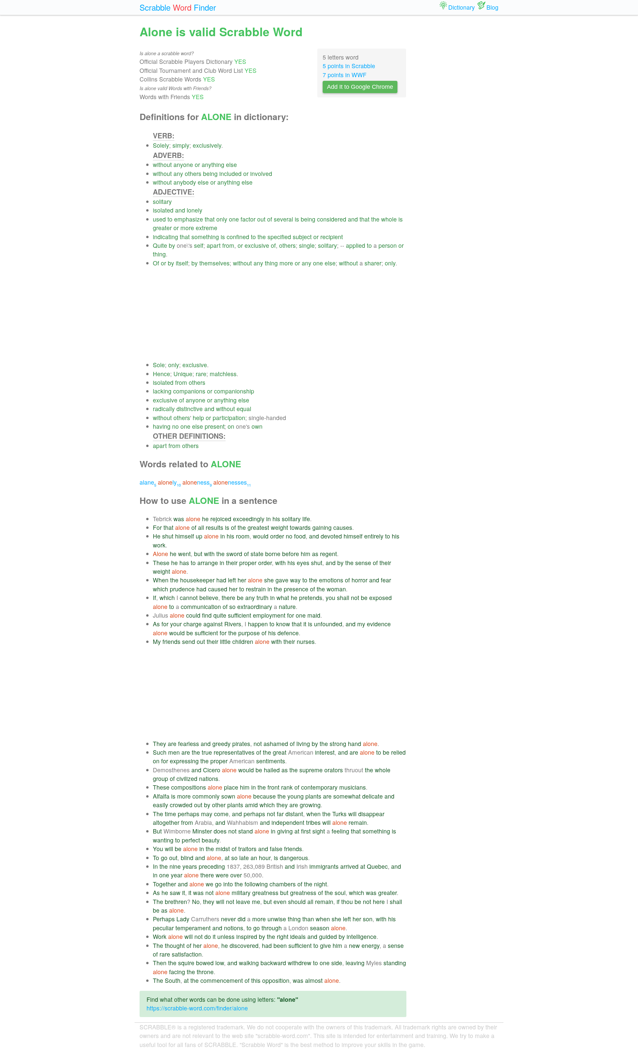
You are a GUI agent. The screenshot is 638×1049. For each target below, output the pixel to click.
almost (314, 980)
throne (205, 972)
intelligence (361, 936)
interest (325, 752)
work (159, 545)
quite (219, 615)
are (172, 743)
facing (177, 972)
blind (187, 857)
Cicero (211, 770)
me (256, 901)
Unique (182, 374)
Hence (161, 374)
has (184, 562)
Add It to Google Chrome (360, 86)
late (244, 857)
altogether (166, 822)
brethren (176, 901)
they (282, 805)
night (320, 884)
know (283, 624)
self (198, 245)
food (300, 536)
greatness (265, 892)
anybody (184, 182)
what (282, 597)
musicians (352, 787)
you (330, 597)
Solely (161, 145)
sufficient (239, 615)
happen (258, 624)
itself (182, 263)
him (305, 553)
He (156, 536)
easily (160, 805)
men (174, 752)
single (307, 245)
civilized (186, 778)
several (283, 219)
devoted (331, 536)
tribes (313, 822)
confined (238, 236)
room (243, 536)
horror (360, 580)
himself (184, 536)
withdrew (299, 963)
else (231, 164)
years (189, 866)
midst (223, 848)
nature (287, 606)
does (220, 831)
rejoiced (220, 519)
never (228, 919)
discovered (244, 945)
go (164, 857)
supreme (311, 770)
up (199, 536)
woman (336, 589)
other (219, 805)
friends (171, 641)
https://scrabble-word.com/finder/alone (197, 1008)
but (198, 553)
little (225, 641)
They (159, 743)
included (230, 173)
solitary (162, 201)
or (197, 164)
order (277, 536)
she (269, 580)
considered (331, 219)
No (196, 901)
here (379, 901)
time (170, 814)
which (160, 589)
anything (213, 164)
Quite (160, 245)
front (273, 787)
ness (197, 482)
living (303, 743)
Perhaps (164, 919)
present (214, 426)
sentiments (270, 761)
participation (229, 417)
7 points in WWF (345, 75)
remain (358, 822)
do (207, 936)
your (176, 624)
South (172, 980)
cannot (189, 597)
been (280, 945)
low (219, 963)
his (276, 519)
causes (342, 527)
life (306, 519)
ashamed (276, 743)
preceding (212, 866)
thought (175, 945)
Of (156, 263)
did (242, 919)
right (282, 936)
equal (244, 408)
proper (248, 562)
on (231, 426)
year (176, 875)
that (210, 219)
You (158, 848)
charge (192, 624)
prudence (182, 589)
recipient (331, 236)
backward (273, 963)
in (268, 519)
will (352, 814)
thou (347, 901)
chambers (282, 884)
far (280, 814)
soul (340, 892)
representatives (234, 752)
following (256, 884)
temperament (193, 928)
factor (248, 219)
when (313, 814)
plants (313, 796)
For (157, 527)
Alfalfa (161, 796)
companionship (234, 391)
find (207, 615)
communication (201, 606)
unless (226, 936)
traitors (247, 848)
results (214, 527)
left (232, 580)
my (361, 624)
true (207, 752)
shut (167, 536)
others (193, 173)
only (221, 219)
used (159, 219)
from (228, 245)
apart (214, 245)
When (160, 580)
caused (217, 589)
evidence (379, 624)
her (242, 580)
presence (296, 589)
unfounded (328, 624)
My (157, 641)
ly (169, 482)
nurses (306, 641)
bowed (205, 963)
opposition (275, 980)
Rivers (232, 624)
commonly (206, 796)
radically (164, 408)
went (184, 553)
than (308, 919)
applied (355, 245)
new (354, 945)
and (180, 210)
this (256, 980)
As (156, 624)
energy (370, 945)
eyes (303, 562)
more (187, 228)
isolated (163, 210)
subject (302, 236)
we (209, 884)
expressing (184, 761)
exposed (380, 597)
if (338, 901)
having (161, 426)
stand (245, 831)
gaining (322, 527)
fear (386, 580)
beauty (210, 840)
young (295, 796)
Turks (339, 814)
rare (201, 374)
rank (287, 787)
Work (159, 936)
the (375, 219)
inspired (246, 936)
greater (162, 228)
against (213, 624)
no (175, 426)
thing (159, 254)
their (232, 562)
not (355, 597)
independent (287, 822)
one (234, 219)
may (206, 814)
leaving (355, 963)
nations (208, 778)
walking (249, 963)
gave (281, 580)
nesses (232, 482)
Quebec (377, 866)
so (232, 606)
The (158, 814)
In (155, 866)
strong (338, 743)
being (210, 173)
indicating (165, 236)
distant (294, 814)
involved (261, 173)
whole (389, 219)
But (157, 831)
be (240, 597)
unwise (276, 919)
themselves (214, 263)
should (297, 901)
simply (180, 145)
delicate (372, 796)
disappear (371, 814)
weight (279, 527)
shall (343, 597)
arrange (207, 562)
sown (228, 796)
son (367, 919)
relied (398, 752)
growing (310, 805)
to (169, 219)
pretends (310, 597)
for (290, 615)
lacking (162, 391)
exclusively (207, 145)
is (297, 219)
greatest (258, 527)
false (276, 848)
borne (272, 553)
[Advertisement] (279, 314)
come (221, 814)
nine (175, 866)
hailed (272, 770)
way (295, 580)
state (257, 553)
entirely (373, 536)
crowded (181, 805)
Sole (159, 365)
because (264, 796)
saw (175, 892)
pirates (241, 743)
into (228, 884)
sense (363, 562)
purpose (249, 633)
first (306, 831)
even (279, 901)
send (188, 641)
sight (318, 831)
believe (208, 597)
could (193, 615)
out (261, 219)
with (209, 553)
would (260, 536)
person (387, 245)
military (241, 892)
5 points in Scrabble (349, 66)
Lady (182, 919)
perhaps (188, 814)
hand (354, 743)
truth (262, 597)
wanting (163, 840)
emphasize (188, 219)
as (315, 553)
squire (186, 963)
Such (159, 752)
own (257, 426)
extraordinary (254, 606)
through (272, 928)
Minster (202, 831)
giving (285, 831)
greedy (221, 743)
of (269, 219)
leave (243, 901)
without (162, 164)
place (231, 787)
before (290, 553)
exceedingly (249, 519)
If (154, 597)
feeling (340, 831)
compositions (188, 787)
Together (164, 884)
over (236, 875)
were (222, 875)
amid (251, 805)
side (336, 963)
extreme (206, 228)
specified (279, 236)
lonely (194, 210)
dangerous (294, 857)
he (205, 519)
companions (189, 391)
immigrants (324, 866)
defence (288, 633)
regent (328, 553)
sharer (373, 263)
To (156, 857)
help (198, 417)
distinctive (189, 408)
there (228, 597)
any (178, 173)
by (172, 245)
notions (233, 928)
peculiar (163, 928)
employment (269, 615)
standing (394, 963)
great (279, 752)
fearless (188, 743)
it (304, 624)
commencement (221, 980)
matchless (223, 374)
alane (148, 482)
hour (264, 857)
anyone (183, 164)
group (160, 778)
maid (313, 615)
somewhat (347, 796)
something (205, 236)
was (178, 519)
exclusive (257, 245)
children (242, 641)
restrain (256, 589)
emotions (331, 580)
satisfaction (187, 954)
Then (159, 963)
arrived (349, 866)
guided (328, 936)
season (319, 928)
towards (300, 527)
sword (234, 553)
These (161, 562)
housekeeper (197, 580)
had (221, 580)
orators (333, 770)
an (254, 857)
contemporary (319, 787)
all (201, 527)
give (325, 945)
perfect (191, 840)
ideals (298, 936)
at (296, 831)
